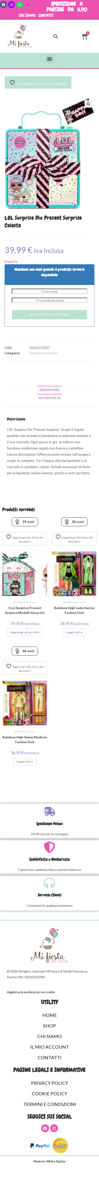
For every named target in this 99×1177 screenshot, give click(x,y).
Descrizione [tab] (49, 390)
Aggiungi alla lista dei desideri (28, 539)
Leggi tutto (74, 632)
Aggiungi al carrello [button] (24, 632)
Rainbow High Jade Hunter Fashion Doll (74, 610)
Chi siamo (27, 15)
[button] (49, 59)
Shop (49, 1025)
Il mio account (49, 1047)
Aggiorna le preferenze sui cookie (31, 992)
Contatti (45, 15)
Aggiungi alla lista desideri (41, 84)
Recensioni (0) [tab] (49, 398)
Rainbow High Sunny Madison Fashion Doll (25, 739)
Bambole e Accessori (43, 353)
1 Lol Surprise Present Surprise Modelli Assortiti (25, 610)
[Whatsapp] (19, 4)
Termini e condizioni (49, 1104)
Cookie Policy (49, 1093)
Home (49, 1015)
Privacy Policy (49, 1083)
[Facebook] (3, 4)
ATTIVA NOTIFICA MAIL (49, 314)
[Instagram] (11, 4)
